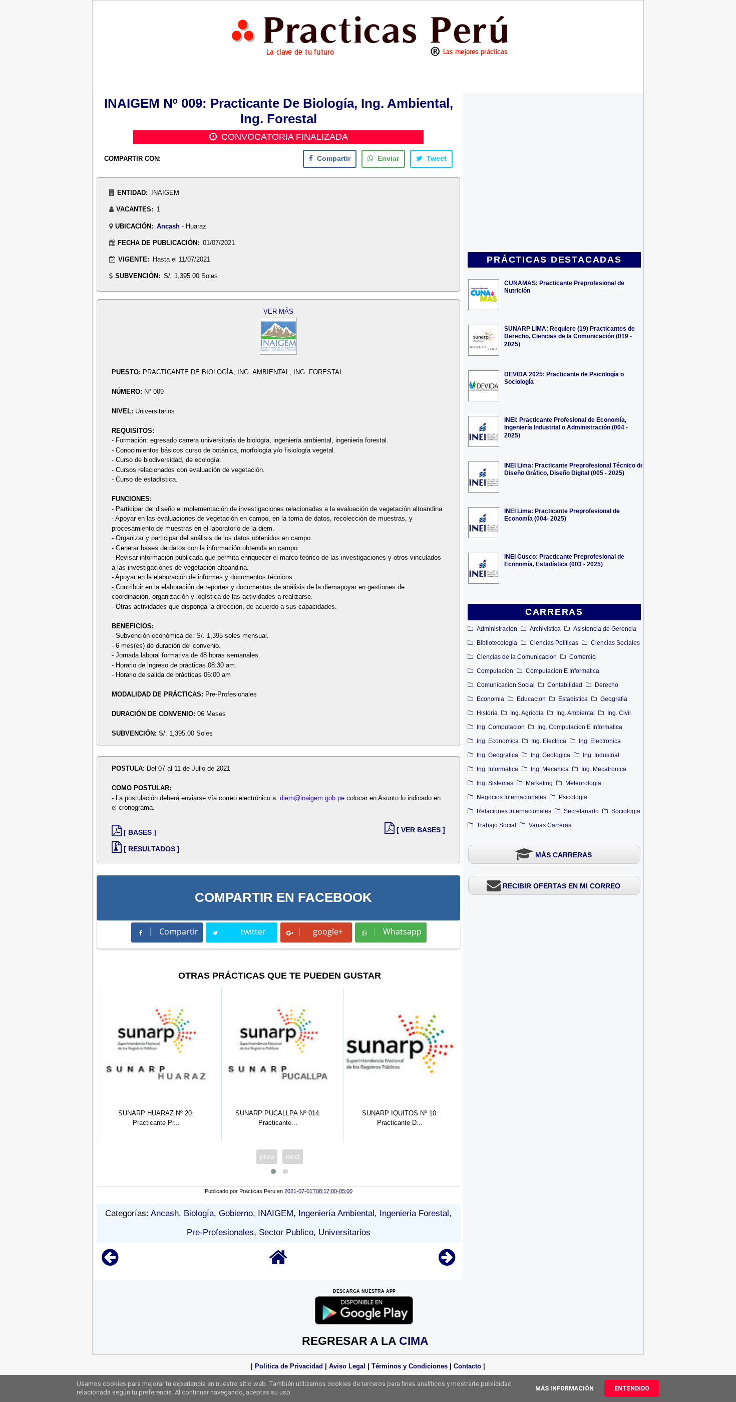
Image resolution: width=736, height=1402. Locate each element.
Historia (487, 713)
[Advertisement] (554, 173)
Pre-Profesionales (220, 1232)
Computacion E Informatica (562, 670)
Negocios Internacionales (511, 797)
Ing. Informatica (497, 769)
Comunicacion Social (506, 684)
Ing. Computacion (501, 727)
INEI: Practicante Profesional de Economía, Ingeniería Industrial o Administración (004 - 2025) (566, 427)
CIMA (414, 1340)
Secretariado (581, 811)
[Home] (278, 1262)
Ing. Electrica (548, 741)
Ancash (168, 226)
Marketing (539, 783)
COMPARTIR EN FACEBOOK (283, 897)
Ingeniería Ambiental (336, 1213)
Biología (199, 1213)
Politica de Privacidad (289, 1366)
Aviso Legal (347, 1366)
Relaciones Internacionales (514, 811)
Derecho (606, 684)
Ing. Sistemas (495, 783)
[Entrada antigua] (447, 1262)
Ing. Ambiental (575, 713)
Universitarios (344, 1232)
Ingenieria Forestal (414, 1213)
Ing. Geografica (497, 755)
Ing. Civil (619, 713)
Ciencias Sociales (615, 642)
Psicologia (573, 797)
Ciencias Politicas (554, 642)
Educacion (531, 699)
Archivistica (545, 628)
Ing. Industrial (601, 755)
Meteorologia (583, 783)
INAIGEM (275, 1213)
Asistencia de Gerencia (604, 628)
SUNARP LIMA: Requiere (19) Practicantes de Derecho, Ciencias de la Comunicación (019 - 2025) (569, 336)
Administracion (497, 628)
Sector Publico (286, 1232)
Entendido (631, 1388)
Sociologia (625, 811)
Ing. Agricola (527, 713)
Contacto (467, 1366)
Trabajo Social (496, 825)
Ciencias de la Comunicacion (517, 656)
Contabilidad (564, 684)
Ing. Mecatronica (603, 769)
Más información (564, 1388)
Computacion (495, 670)
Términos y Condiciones (410, 1366)
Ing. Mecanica (550, 769)
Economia (490, 699)
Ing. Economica (498, 741)
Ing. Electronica (600, 741)
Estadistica (573, 699)
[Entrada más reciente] (110, 1262)
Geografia (613, 699)
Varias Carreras (550, 825)
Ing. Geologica (550, 755)
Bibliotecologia (497, 642)
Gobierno (236, 1213)
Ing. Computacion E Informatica (579, 727)
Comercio (582, 656)
